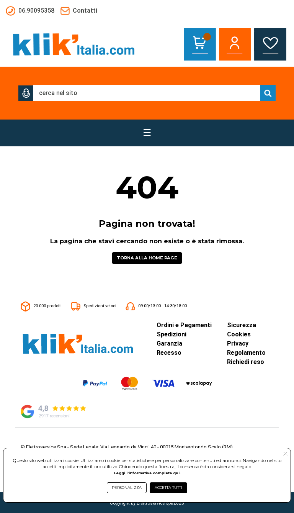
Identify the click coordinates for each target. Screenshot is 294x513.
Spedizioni (171, 334)
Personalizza (127, 487)
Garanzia (169, 343)
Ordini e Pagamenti (184, 325)
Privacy (237, 343)
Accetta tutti (168, 487)
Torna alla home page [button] (147, 258)
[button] (26, 93)
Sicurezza (241, 325)
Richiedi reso (245, 361)
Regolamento (246, 352)
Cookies (239, 334)
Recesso (169, 352)
